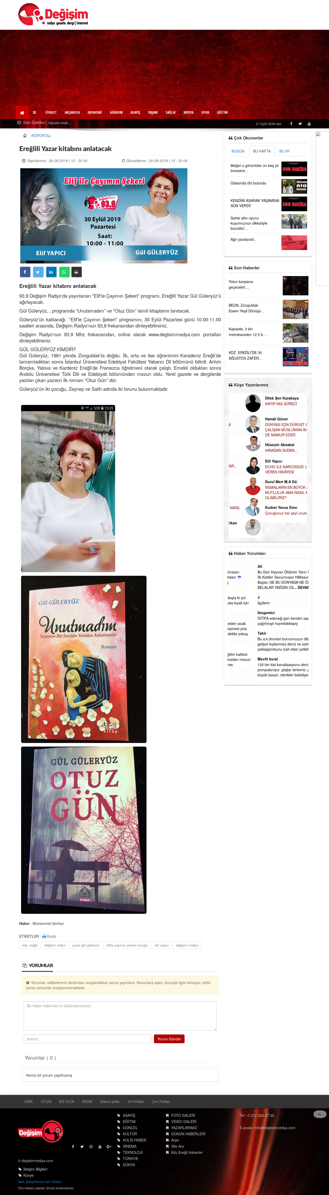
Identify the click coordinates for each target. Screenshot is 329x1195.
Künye (28, 1175)
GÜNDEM (116, 112)
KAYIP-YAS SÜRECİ (248, 403)
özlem (236, 648)
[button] (35, 112)
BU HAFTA (262, 151)
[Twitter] (300, 123)
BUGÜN (238, 151)
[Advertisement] (164, 68)
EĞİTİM (222, 112)
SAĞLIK (171, 112)
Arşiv (175, 1140)
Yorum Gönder (169, 1038)
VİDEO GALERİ (183, 1121)
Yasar (235, 592)
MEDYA (188, 112)
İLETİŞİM (46, 1101)
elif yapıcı (162, 945)
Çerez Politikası (161, 1101)
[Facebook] (291, 123)
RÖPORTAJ (41, 135)
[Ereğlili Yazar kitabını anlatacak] (104, 215)
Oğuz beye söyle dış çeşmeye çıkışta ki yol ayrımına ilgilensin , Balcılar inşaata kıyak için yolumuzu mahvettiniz (267, 602)
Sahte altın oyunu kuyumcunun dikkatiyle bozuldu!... (249, 223)
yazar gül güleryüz (85, 945)
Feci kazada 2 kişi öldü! (70, 122)
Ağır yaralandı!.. (243, 239)
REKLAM (87, 1101)
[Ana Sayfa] (53, 14)
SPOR (205, 112)
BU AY (284, 151)
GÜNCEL (130, 1127)
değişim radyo (54, 945)
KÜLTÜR (130, 1133)
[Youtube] (309, 123)
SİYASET (51, 112)
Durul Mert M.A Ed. (248, 481)
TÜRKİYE (130, 1158)
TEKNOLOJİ (133, 1152)
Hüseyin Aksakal (246, 444)
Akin (235, 674)
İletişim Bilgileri (35, 1169)
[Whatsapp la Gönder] (64, 272)
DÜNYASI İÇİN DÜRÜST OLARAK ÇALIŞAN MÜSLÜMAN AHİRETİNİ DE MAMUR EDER (259, 429)
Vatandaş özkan (244, 566)
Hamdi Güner (243, 418)
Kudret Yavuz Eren (248, 507)
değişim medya (187, 945)
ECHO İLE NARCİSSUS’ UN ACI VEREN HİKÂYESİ (258, 469)
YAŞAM (153, 112)
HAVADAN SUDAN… (248, 450)
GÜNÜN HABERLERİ (188, 1133)
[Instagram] (91, 1147)
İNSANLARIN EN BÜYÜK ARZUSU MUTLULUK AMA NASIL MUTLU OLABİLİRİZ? (260, 492)
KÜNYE (29, 1101)
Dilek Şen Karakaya (249, 398)
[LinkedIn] (51, 272)
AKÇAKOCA (72, 112)
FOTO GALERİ (183, 1115)
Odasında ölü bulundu (248, 182)
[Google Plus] (109, 1147)
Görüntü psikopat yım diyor (252, 680)
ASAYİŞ (135, 112)
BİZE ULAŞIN (66, 1101)
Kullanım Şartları (110, 1101)
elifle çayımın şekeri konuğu (127, 945)
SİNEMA (129, 1146)
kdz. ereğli (30, 945)
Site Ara (177, 1146)
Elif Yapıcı (240, 461)
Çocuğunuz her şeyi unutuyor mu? (260, 513)
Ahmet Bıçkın (242, 617)
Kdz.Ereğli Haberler (187, 1152)
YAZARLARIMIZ (184, 1127)
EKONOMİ (95, 112)
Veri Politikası (136, 1101)
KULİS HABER (134, 1140)
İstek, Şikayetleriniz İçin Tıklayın (40, 1181)
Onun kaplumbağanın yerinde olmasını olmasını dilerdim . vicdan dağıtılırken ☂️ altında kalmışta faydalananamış (263, 577)
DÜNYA (129, 1164)
